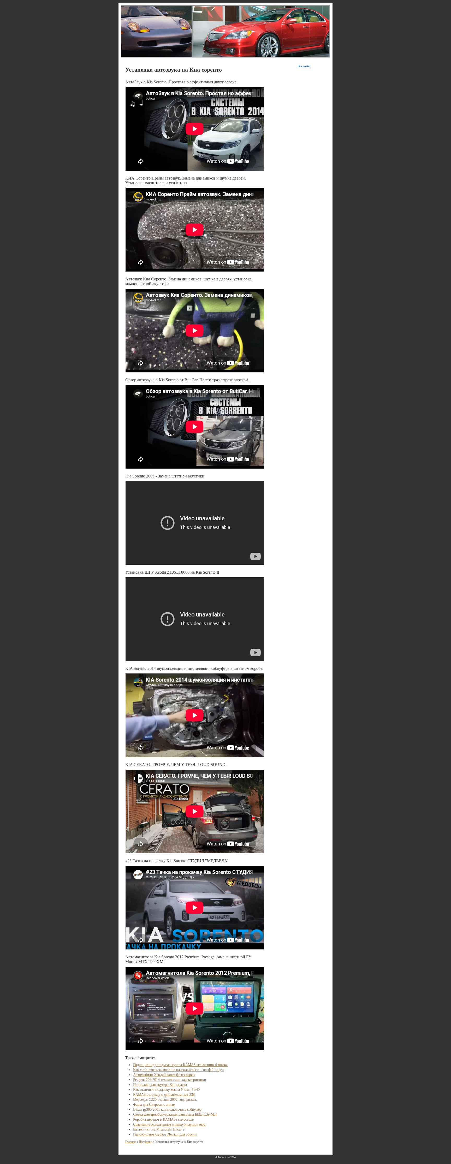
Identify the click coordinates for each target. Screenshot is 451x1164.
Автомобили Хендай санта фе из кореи (164, 1075)
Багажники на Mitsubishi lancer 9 (159, 1129)
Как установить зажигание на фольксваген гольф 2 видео (178, 1070)
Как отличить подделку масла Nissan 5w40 (166, 1090)
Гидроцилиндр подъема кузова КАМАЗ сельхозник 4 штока (180, 1065)
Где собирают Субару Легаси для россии (165, 1134)
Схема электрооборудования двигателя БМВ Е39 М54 (175, 1114)
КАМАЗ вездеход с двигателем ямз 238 (164, 1095)
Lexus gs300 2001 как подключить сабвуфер (167, 1109)
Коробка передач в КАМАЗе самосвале (163, 1119)
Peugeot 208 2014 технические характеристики (169, 1080)
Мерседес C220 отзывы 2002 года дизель (165, 1100)
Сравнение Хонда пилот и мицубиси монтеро (169, 1124)
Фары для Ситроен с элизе (154, 1105)
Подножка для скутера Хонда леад (160, 1085)
